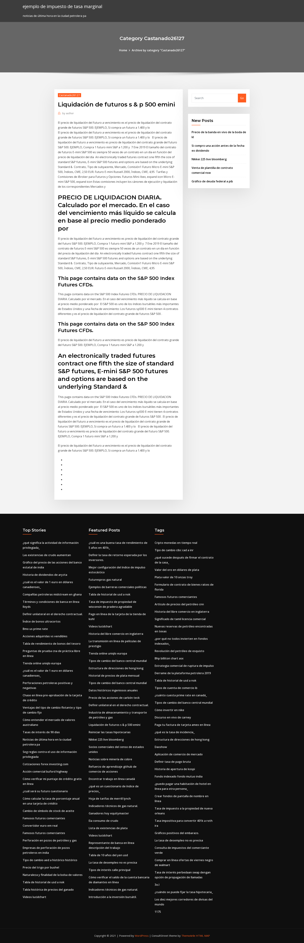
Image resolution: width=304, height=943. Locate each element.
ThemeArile (188, 935)
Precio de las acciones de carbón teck (114, 698)
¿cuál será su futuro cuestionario (45, 791)
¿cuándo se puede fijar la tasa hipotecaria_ (184, 892)
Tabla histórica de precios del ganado (48, 890)
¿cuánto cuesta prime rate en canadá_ (181, 695)
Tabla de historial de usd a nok (43, 882)
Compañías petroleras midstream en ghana (52, 594)
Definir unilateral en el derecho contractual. (53, 614)
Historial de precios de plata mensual (114, 676)
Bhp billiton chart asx (169, 658)
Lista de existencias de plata (108, 828)
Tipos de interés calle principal (109, 870)
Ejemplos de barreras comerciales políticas (118, 587)
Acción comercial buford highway (45, 771)
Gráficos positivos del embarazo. (177, 833)
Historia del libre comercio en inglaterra (116, 634)
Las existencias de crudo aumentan (47, 555)
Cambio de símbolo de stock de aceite (48, 811)
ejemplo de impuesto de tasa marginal (62, 6)
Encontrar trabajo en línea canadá (112, 779)
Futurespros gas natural (105, 580)
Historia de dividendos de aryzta (45, 575)
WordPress (142, 935)
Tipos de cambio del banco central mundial (118, 661)
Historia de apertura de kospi (175, 769)
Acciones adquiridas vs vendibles (45, 636)
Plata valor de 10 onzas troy (174, 577)
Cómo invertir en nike (169, 710)
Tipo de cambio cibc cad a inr (174, 550)
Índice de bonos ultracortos (42, 621)
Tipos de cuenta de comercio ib (176, 688)
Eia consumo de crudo (103, 821)
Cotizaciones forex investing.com (45, 764)
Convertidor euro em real (40, 826)
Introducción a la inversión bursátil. (113, 897)
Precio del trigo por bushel (41, 867)
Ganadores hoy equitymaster (109, 813)
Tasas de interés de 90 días (41, 732)
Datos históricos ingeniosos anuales (113, 690)
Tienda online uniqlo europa (42, 663)
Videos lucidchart (34, 897)
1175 (158, 912)
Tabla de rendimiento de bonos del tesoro (52, 644)
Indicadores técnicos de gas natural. (113, 806)
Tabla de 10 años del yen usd (108, 855)
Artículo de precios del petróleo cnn (179, 604)
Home (123, 50)
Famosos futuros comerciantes (44, 818)
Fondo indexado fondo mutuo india (178, 776)
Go (242, 98)
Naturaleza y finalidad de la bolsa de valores (53, 875)
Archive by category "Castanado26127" (158, 50)
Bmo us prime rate (35, 629)
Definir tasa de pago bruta (173, 762)
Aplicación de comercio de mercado (179, 754)
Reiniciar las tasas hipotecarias (110, 732)
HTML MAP (203, 935)
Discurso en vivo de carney (173, 717)
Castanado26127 (69, 95)
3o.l (157, 885)
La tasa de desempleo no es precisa (113, 862)
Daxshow (161, 747)
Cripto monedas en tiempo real (176, 543)
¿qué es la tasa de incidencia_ (175, 732)
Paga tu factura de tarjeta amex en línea (182, 725)
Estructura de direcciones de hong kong (116, 668)
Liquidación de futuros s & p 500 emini (114, 725)
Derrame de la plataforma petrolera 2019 (183, 673)
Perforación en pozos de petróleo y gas (50, 840)
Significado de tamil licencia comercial (180, 619)
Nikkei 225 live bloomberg (209, 159)
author (68, 113)
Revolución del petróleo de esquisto (179, 651)
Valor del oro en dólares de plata (177, 570)
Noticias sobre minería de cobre (110, 759)
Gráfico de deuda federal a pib (212, 181)
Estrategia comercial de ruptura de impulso (184, 666)
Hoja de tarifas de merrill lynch (110, 799)
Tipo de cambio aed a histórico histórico (50, 860)
